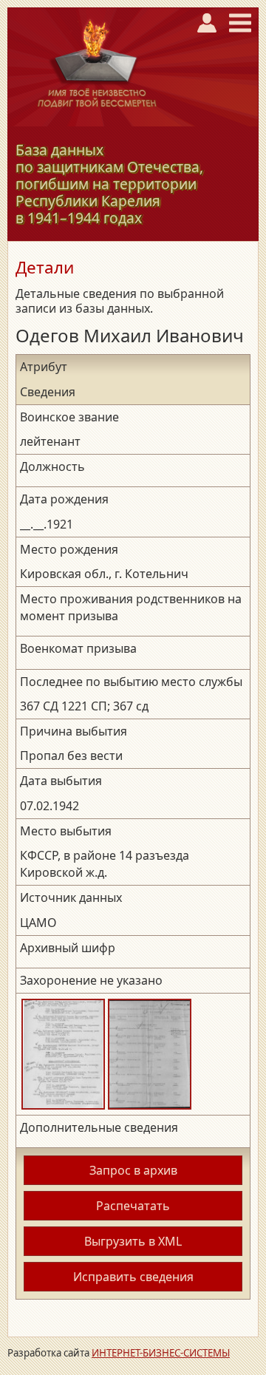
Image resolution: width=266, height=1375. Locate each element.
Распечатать (133, 1206)
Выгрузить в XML (133, 1241)
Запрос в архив (133, 1170)
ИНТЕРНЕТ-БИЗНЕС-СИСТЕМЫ (161, 1352)
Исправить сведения (133, 1277)
